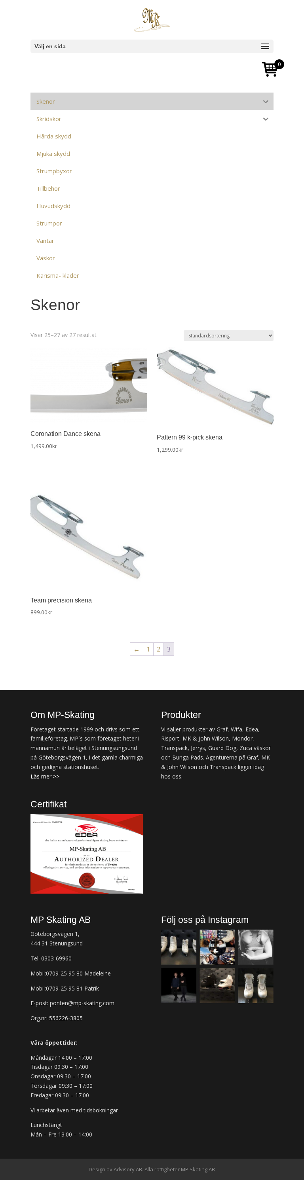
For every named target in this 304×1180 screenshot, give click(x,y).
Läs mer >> (44, 776)
